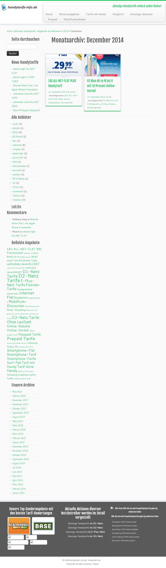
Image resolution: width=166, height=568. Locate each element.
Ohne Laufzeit (19, 322)
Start (9, 31)
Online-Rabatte (18, 326)
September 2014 (20, 459)
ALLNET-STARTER (31, 253)
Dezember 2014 (20, 446)
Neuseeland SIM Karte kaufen (124, 525)
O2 (13, 182)
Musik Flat (30, 310)
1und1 (15, 123)
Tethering (12, 374)
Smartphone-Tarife (21, 358)
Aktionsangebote (69, 14)
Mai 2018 (17, 391)
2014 (66, 31)
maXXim (16, 174)
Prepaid (52, 19)
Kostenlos (21, 298)
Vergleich (118, 14)
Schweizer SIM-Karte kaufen (124, 522)
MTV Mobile (18, 178)
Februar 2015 (19, 438)
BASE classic (25, 257)
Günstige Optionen (141, 14)
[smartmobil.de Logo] (18, 542)
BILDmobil (17, 136)
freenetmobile (19, 166)
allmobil (16, 128)
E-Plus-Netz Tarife (20, 282)
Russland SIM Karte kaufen (123, 540)
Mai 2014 (17, 476)
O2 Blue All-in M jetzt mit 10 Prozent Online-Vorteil (101, 86)
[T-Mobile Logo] (16, 547)
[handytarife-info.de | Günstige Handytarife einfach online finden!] (19, 7)
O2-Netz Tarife (25, 317)
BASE (15, 132)
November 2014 (20, 450)
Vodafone (17, 199)
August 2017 (18, 417)
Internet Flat (20, 295)
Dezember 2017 (20, 400)
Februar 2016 (19, 429)
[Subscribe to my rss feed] (48, 6)
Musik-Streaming (16, 310)
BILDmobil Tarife (28, 260)
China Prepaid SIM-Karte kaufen (125, 537)
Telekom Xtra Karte (26, 371)
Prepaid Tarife (21, 338)
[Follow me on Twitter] (52, 6)
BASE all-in (13, 256)
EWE (14, 161)
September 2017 (20, 412)
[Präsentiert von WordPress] (102, 559)
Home (49, 14)
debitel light (17, 153)
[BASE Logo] (43, 526)
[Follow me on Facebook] (56, 6)
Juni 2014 (17, 471)
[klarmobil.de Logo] (19, 526)
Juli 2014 (16, 467)
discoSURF (17, 157)
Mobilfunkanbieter (75, 19)
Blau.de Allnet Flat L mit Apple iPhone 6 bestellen (25, 223)
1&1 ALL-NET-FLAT (21, 249)
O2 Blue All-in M (110, 100)
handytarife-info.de (78, 560)
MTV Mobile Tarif (32, 306)
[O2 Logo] (31, 537)
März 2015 (17, 433)
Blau (14, 140)
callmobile (17, 145)
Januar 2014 (18, 492)
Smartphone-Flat (21, 350)
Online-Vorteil (17, 330)
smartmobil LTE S (26, 346)
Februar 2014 (19, 488)
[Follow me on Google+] (61, 6)
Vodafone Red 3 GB (22, 378)
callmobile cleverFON (15, 268)
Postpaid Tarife (29, 334)
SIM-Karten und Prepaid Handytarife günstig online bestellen (135, 516)
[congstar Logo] (16, 537)
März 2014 (17, 484)
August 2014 (18, 463)
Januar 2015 (18, 442)
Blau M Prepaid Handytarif (26, 110)
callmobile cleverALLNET (23, 264)
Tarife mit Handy (96, 14)
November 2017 (20, 404)
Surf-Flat (14, 362)
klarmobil (16, 170)
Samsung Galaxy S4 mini (17, 343)
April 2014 (17, 480)
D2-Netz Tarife (23, 278)
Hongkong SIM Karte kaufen (124, 533)
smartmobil (17, 191)
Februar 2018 (19, 395)
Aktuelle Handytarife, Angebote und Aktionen (37, 31)
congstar (16, 149)
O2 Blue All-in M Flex (26, 314)
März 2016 (17, 425)
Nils (70, 102)
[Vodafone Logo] (38, 542)
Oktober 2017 (19, 408)
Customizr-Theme (90, 564)
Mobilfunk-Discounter (17, 303)
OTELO (15, 187)
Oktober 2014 (19, 454)
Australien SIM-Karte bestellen (125, 529)
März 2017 (17, 421)
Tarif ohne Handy (20, 368)
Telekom (16, 195)
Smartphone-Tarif (21, 354)
